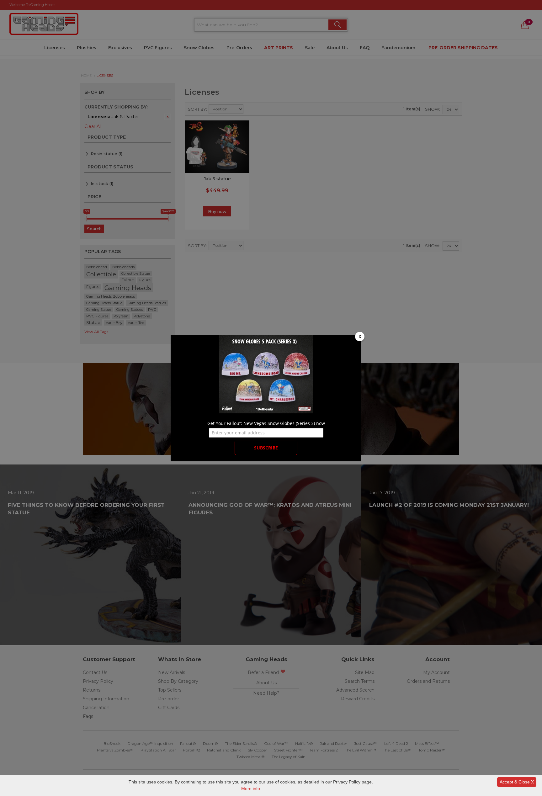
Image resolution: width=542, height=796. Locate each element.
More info (250, 788)
